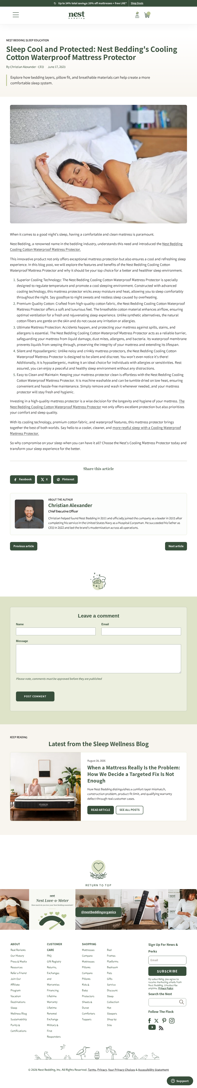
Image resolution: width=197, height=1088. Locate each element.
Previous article (23, 546)
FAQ (49, 955)
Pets (109, 973)
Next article (176, 546)
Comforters (88, 1013)
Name (20, 624)
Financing (52, 990)
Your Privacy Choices (121, 1069)
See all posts (129, 810)
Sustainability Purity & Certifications (19, 1025)
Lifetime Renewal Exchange (52, 1013)
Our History (17, 955)
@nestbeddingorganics (98, 912)
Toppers (86, 1019)
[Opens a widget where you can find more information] (180, 1081)
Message (22, 641)
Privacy (102, 1069)
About (15, 944)
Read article (100, 810)
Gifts (109, 979)
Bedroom (112, 967)
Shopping (89, 944)
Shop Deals (137, 3)
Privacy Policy (165, 988)
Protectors (88, 996)
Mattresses (88, 950)
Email (105, 624)
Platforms (112, 961)
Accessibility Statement (153, 1069)
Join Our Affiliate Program (16, 985)
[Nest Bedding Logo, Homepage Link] (76, 15)
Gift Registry (54, 961)
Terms (92, 1069)
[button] (98, 871)
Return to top (98, 885)
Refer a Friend (19, 973)
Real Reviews (18, 950)
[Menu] (16, 15)
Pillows (86, 967)
